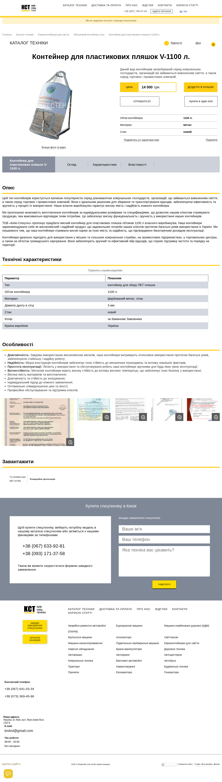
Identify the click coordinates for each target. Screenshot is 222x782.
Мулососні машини (80, 637)
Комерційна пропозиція (42, 479)
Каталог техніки (75, 5)
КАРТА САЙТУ (11, 764)
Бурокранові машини (129, 625)
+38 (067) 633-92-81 (44, 546)
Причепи (73, 672)
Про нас (132, 5)
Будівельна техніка (176, 666)
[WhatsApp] (9, 705)
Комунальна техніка (80, 660)
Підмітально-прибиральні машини (137, 643)
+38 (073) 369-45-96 (19, 696)
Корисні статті (187, 5)
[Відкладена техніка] (184, 43)
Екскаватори (124, 672)
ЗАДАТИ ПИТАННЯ (161, 11)
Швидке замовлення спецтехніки (34, 625)
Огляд (71, 164)
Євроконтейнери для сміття (53, 34)
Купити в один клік (201, 101)
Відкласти (176, 43)
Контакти (165, 5)
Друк (198, 43)
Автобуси (170, 660)
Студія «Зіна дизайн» (203, 764)
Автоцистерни (173, 654)
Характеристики (105, 164)
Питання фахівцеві (34, 639)
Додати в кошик (201, 87)
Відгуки (147, 5)
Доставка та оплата (106, 5)
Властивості (137, 164)
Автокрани (122, 654)
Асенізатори (123, 637)
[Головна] (30, 8)
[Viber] (17, 705)
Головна (7, 34)
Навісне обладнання (81, 649)
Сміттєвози (171, 637)
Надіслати (164, 584)
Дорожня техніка (174, 649)
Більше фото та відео (54, 147)
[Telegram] (26, 705)
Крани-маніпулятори (129, 649)
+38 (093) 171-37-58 (44, 553)
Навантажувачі (125, 666)
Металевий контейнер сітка (89, 34)
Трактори (74, 666)
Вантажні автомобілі (129, 660)
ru (181, 11)
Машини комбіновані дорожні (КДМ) (186, 625)
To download (18, 477)
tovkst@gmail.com (19, 731)
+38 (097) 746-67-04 (135, 11)
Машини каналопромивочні (85, 643)
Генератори (171, 672)
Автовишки (75, 654)
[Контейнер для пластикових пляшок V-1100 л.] (38, 422)
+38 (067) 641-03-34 (19, 689)
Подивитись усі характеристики (141, 140)
